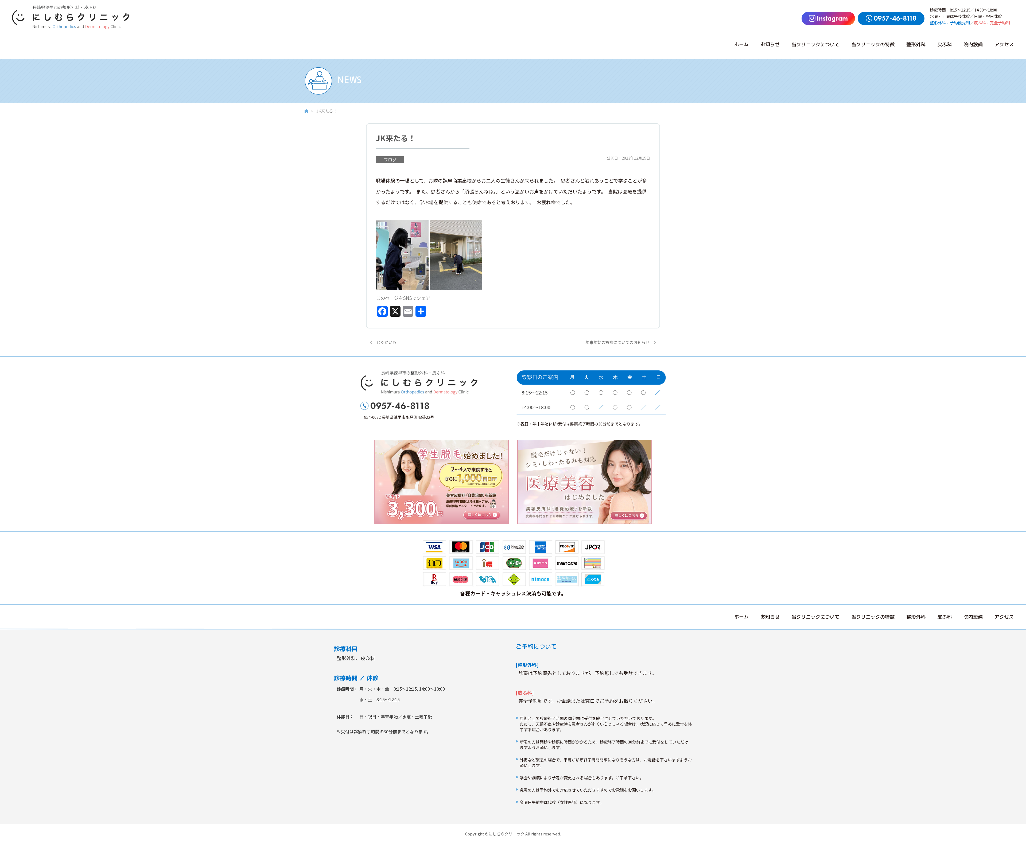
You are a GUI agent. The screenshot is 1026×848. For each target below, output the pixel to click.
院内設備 (973, 44)
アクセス (1004, 44)
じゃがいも (386, 342)
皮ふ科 (944, 44)
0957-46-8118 (895, 18)
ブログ (390, 159)
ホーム (741, 44)
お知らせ (770, 44)
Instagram (832, 18)
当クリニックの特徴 (873, 44)
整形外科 (916, 44)
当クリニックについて (815, 44)
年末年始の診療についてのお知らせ (617, 342)
